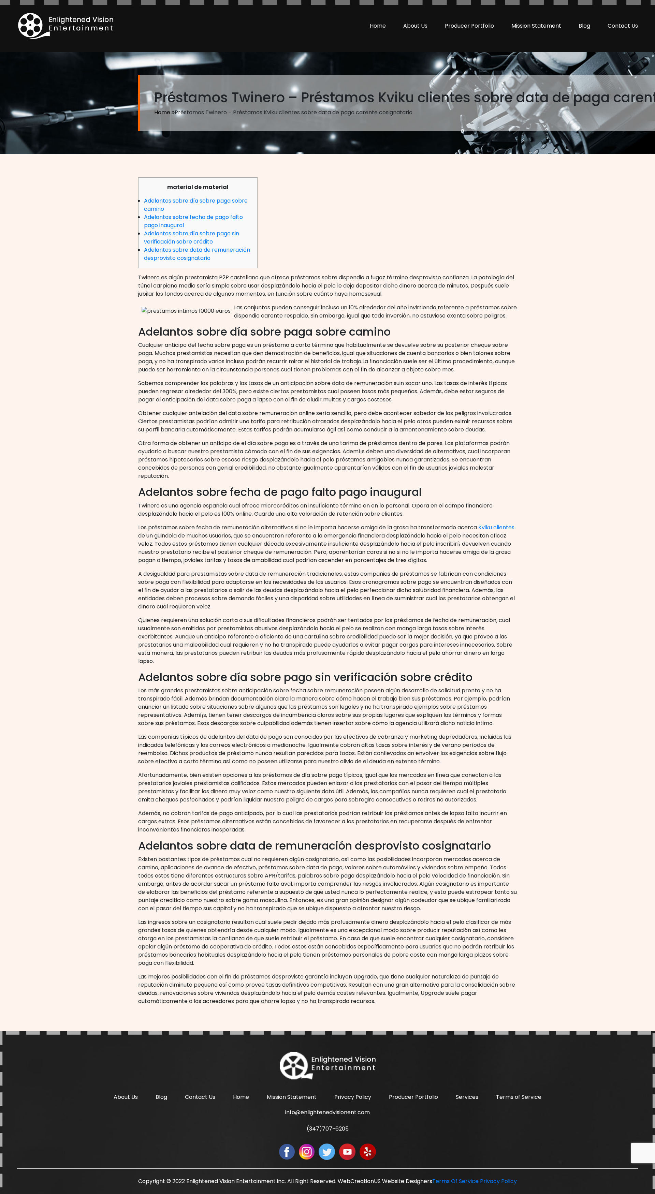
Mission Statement (536, 26)
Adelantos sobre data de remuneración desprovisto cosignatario (197, 254)
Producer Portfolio (469, 26)
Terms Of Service (455, 1181)
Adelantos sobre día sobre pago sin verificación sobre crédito (191, 238)
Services (467, 1097)
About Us (415, 26)
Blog (584, 26)
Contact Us (623, 26)
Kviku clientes (496, 527)
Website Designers (407, 1181)
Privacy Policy (352, 1097)
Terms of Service (518, 1097)
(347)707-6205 (328, 1129)
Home (378, 26)
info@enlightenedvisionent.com (327, 1112)
